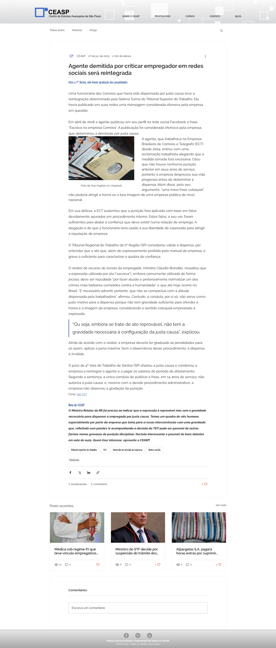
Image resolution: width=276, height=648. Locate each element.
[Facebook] (126, 635)
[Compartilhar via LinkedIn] (88, 472)
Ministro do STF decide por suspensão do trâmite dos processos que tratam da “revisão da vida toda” (136, 551)
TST (105, 450)
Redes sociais (155, 450)
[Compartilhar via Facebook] (70, 472)
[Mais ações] (205, 56)
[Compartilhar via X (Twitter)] (79, 472)
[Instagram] (137, 635)
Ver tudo (221, 505)
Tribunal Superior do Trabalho (84, 450)
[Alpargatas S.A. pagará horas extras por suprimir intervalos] (199, 527)
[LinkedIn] (149, 635)
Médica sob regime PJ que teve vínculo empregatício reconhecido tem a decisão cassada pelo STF (76, 551)
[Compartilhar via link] (98, 472)
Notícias (77, 30)
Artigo (93, 30)
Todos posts (57, 30)
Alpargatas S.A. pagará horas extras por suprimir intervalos (196, 551)
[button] (190, 16)
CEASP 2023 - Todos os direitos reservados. (138, 644)
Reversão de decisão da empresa (127, 450)
